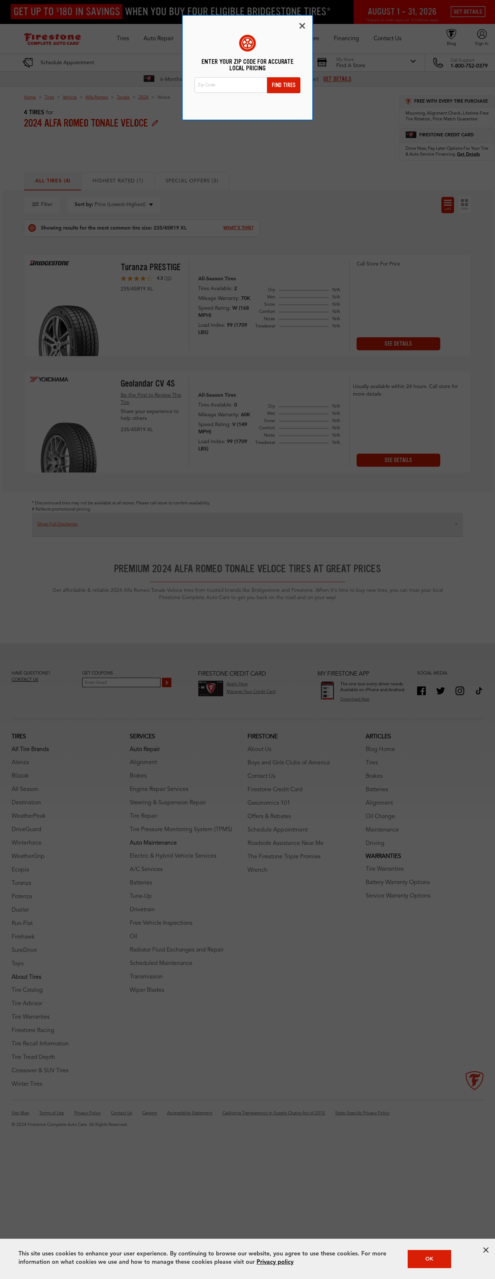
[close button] (486, 1250)
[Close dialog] (302, 26)
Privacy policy (275, 1262)
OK (429, 1259)
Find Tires (284, 85)
